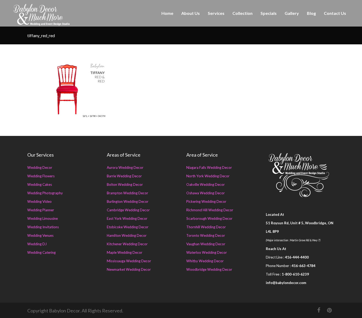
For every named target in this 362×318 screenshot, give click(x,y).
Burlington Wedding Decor (127, 201)
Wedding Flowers (41, 176)
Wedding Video (39, 201)
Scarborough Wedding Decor (209, 218)
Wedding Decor (39, 167)
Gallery (292, 13)
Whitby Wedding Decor (205, 261)
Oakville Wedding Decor (205, 184)
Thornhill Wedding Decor (206, 227)
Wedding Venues (40, 235)
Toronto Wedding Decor (205, 235)
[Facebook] (319, 310)
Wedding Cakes (39, 184)
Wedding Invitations (43, 227)
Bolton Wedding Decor (125, 184)
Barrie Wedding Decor (124, 176)
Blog (311, 13)
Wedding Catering (41, 252)
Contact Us (335, 13)
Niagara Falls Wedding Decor (209, 167)
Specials (269, 13)
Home (167, 13)
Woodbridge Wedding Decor (209, 269)
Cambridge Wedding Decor (128, 210)
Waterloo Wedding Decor (206, 252)
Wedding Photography (45, 193)
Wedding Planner (40, 210)
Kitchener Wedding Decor (127, 244)
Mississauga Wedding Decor (129, 261)
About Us (190, 13)
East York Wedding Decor (127, 218)
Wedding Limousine (42, 218)
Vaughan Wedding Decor (205, 244)
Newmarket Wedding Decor (129, 269)
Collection (242, 13)
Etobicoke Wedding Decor (127, 227)
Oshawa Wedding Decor (205, 193)
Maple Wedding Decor (124, 252)
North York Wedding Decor (207, 176)
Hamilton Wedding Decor (127, 235)
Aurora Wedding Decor (125, 167)
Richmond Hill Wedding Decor (209, 210)
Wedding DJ (37, 244)
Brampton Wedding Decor (127, 193)
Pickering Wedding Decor (206, 201)
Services (216, 13)
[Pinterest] (329, 310)
